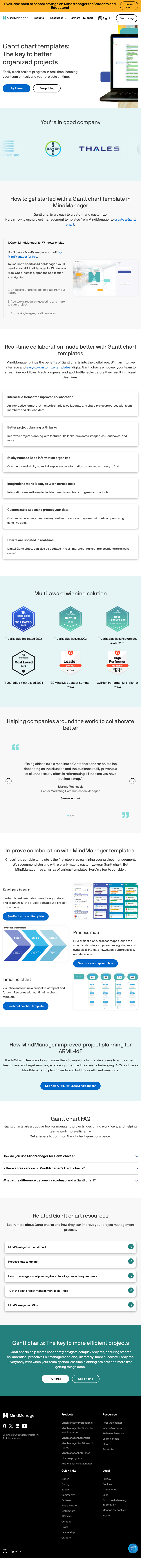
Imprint (107, 1515)
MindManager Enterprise (76, 1453)
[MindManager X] (11, 1426)
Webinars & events (113, 1433)
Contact (66, 1521)
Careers (66, 1537)
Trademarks (109, 1489)
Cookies (107, 1484)
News (65, 1527)
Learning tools (111, 1439)
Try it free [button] (17, 88)
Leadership (68, 1532)
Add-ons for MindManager (77, 1463)
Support (66, 1489)
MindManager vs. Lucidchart (27, 1247)
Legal (106, 1495)
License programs (72, 1458)
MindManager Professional (77, 1423)
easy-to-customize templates (48, 367)
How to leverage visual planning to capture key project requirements (52, 1276)
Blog (105, 1444)
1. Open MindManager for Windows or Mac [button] (36, 242)
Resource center (112, 1423)
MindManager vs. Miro (23, 1305)
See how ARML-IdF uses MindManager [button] (70, 1085)
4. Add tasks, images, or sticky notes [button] (32, 313)
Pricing (65, 1484)
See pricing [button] (127, 18)
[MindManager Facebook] (4, 1426)
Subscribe (108, 1449)
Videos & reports (112, 1428)
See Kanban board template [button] (26, 916)
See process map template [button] (95, 963)
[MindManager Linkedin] (17, 1426)
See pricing (46, 88)
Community (68, 1495)
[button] (40, 18)
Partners (66, 1500)
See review (68, 798)
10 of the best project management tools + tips (38, 1290)
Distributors (68, 1511)
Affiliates (67, 1516)
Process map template (23, 1261)
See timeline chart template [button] (26, 1006)
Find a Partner (70, 1505)
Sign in (107, 18)
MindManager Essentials (76, 1438)
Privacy (107, 1479)
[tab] (35, 242)
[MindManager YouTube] (24, 1426)
